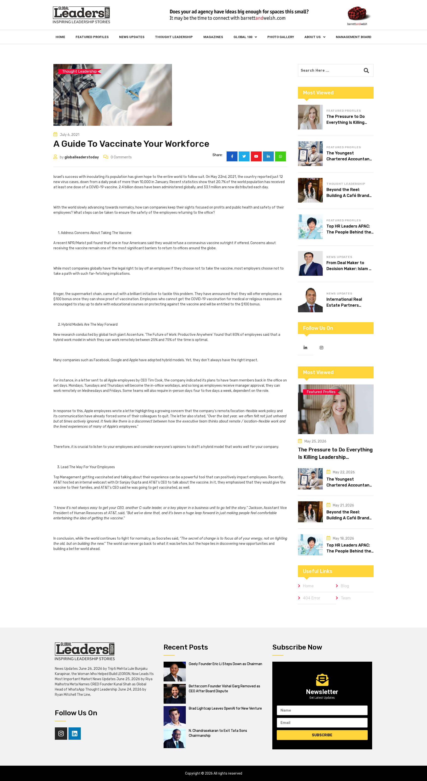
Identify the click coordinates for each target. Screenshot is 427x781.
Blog (345, 586)
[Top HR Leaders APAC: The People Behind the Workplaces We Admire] (310, 226)
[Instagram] (61, 733)
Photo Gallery (280, 37)
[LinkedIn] (268, 156)
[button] (245, 37)
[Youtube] (256, 156)
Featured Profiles (92, 37)
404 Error (311, 598)
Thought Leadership (174, 37)
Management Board (353, 37)
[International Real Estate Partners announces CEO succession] (310, 300)
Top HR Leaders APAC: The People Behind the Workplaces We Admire (348, 232)
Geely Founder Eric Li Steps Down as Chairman (225, 664)
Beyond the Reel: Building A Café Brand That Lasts (347, 195)
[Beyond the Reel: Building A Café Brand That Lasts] (310, 190)
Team (346, 598)
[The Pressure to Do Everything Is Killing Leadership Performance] (310, 117)
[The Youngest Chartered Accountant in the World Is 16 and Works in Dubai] (310, 153)
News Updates (132, 37)
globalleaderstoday (81, 157)
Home (60, 37)
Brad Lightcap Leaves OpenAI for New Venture (225, 708)
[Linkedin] (74, 733)
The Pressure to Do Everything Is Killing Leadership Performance (335, 457)
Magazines (213, 37)
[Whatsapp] (280, 156)
